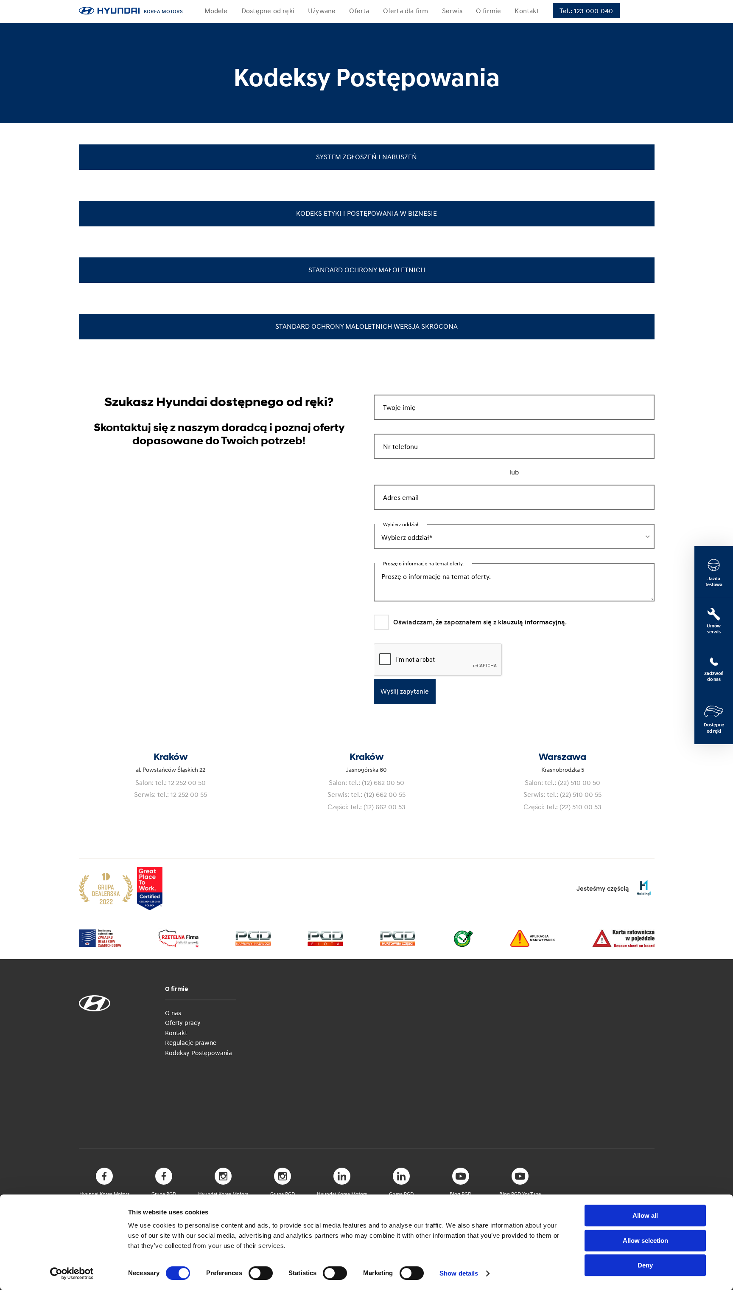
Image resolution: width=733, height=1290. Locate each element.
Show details (458, 1273)
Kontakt (176, 1032)
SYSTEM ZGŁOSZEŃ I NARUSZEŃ (366, 156)
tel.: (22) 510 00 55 (574, 794)
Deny (645, 1265)
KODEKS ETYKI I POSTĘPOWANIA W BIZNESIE (366, 213)
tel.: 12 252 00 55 (182, 794)
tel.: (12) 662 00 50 (376, 782)
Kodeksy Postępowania (198, 1052)
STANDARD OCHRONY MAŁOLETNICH (366, 269)
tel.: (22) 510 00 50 (572, 782)
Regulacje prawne (190, 1042)
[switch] (261, 1273)
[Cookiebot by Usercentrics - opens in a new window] (72, 1273)
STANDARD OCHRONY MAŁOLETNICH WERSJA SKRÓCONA (366, 326)
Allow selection (645, 1240)
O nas (173, 1012)
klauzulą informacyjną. (532, 622)
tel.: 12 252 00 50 (180, 782)
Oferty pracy (183, 1022)
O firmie (176, 989)
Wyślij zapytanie (404, 691)
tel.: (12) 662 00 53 (378, 806)
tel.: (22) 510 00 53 (574, 806)
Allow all (645, 1215)
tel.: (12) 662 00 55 (378, 794)
